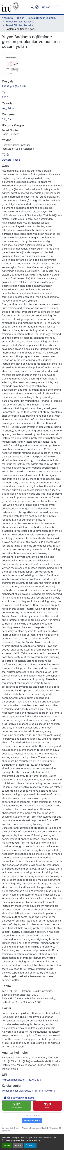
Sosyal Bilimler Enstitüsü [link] (42, 17)
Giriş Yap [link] (45, 7)
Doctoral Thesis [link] (11, 159)
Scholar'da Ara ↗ (32, 1120)
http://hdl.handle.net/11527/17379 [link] (21, 1079)
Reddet (18, 1145)
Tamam (7, 1145)
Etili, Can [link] (7, 119)
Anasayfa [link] (7, 17)
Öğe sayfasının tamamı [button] (20, 1097)
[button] (10, 7)
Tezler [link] (20, 17)
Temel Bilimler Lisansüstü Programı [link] (21, 21)
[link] (32, 86)
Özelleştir (30, 1145)
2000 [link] (5, 97)
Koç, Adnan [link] (8, 108)
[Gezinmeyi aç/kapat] (57, 7)
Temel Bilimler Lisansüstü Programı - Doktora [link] (21, 25)
